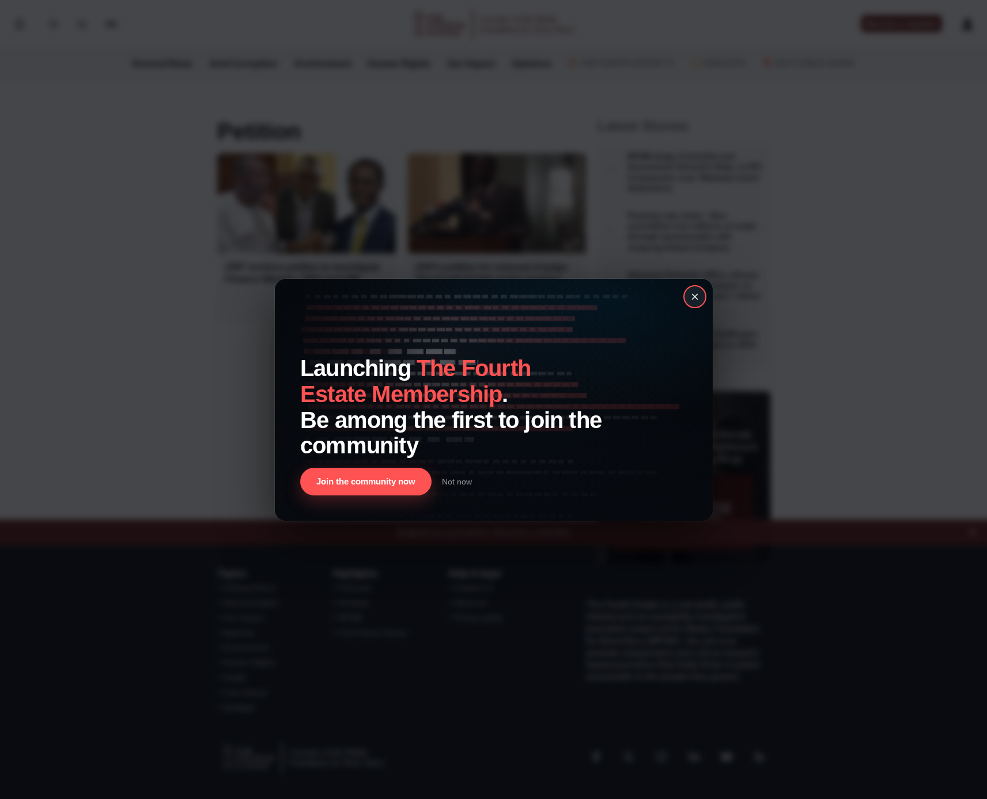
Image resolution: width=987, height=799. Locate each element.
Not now (457, 481)
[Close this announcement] (695, 297)
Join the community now (365, 481)
